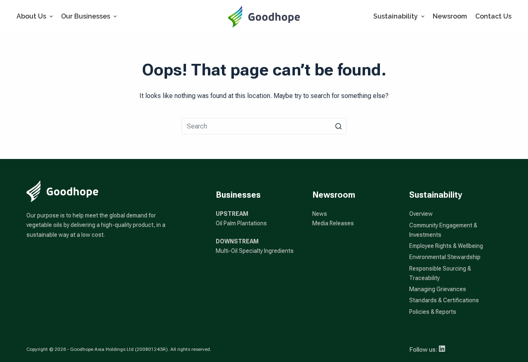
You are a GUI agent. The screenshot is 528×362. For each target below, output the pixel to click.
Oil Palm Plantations (241, 223)
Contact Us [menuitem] (493, 16)
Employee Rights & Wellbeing (446, 246)
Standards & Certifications (444, 300)
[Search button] (338, 126)
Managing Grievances (437, 289)
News (319, 213)
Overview (421, 213)
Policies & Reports (432, 311)
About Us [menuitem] (31, 16)
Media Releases (333, 223)
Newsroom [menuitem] (450, 16)
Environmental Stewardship (445, 257)
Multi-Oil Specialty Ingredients (255, 251)
